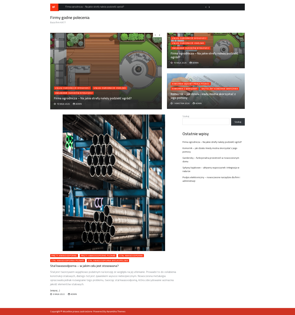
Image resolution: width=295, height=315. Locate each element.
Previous (205, 7)
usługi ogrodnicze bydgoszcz (189, 38)
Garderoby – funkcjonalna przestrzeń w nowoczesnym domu (210, 160)
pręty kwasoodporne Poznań (98, 255)
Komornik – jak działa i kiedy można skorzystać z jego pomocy (203, 96)
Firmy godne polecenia (70, 17)
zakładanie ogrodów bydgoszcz (190, 48)
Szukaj (185, 116)
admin (195, 63)
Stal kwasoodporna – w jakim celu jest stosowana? (84, 266)
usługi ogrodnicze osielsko (188, 43)
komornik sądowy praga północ (191, 83)
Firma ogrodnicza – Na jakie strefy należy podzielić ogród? (204, 55)
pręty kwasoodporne (64, 255)
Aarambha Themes (116, 311)
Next (209, 7)
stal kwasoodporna (131, 255)
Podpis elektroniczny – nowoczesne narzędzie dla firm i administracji (211, 179)
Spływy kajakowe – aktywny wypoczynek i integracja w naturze (210, 169)
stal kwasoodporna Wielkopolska (108, 260)
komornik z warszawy (184, 88)
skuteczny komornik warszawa (219, 88)
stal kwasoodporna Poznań (67, 260)
